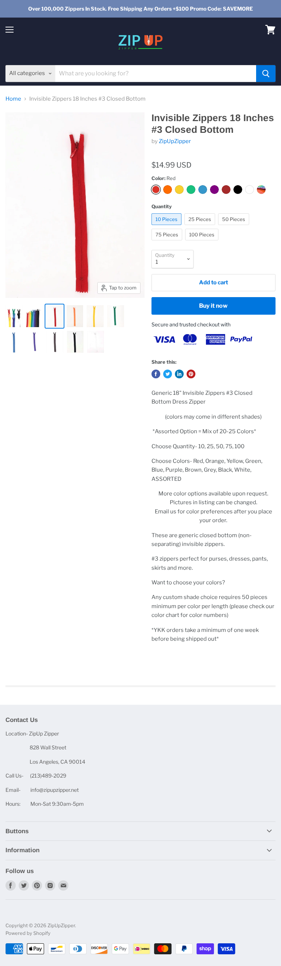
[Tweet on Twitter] (167, 374)
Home (13, 99)
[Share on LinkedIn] (179, 374)
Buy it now (213, 305)
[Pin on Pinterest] (191, 374)
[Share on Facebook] (155, 374)
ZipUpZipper (175, 141)
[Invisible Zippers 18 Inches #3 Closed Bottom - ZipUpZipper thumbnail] (14, 316)
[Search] (266, 73)
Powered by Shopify (27, 933)
